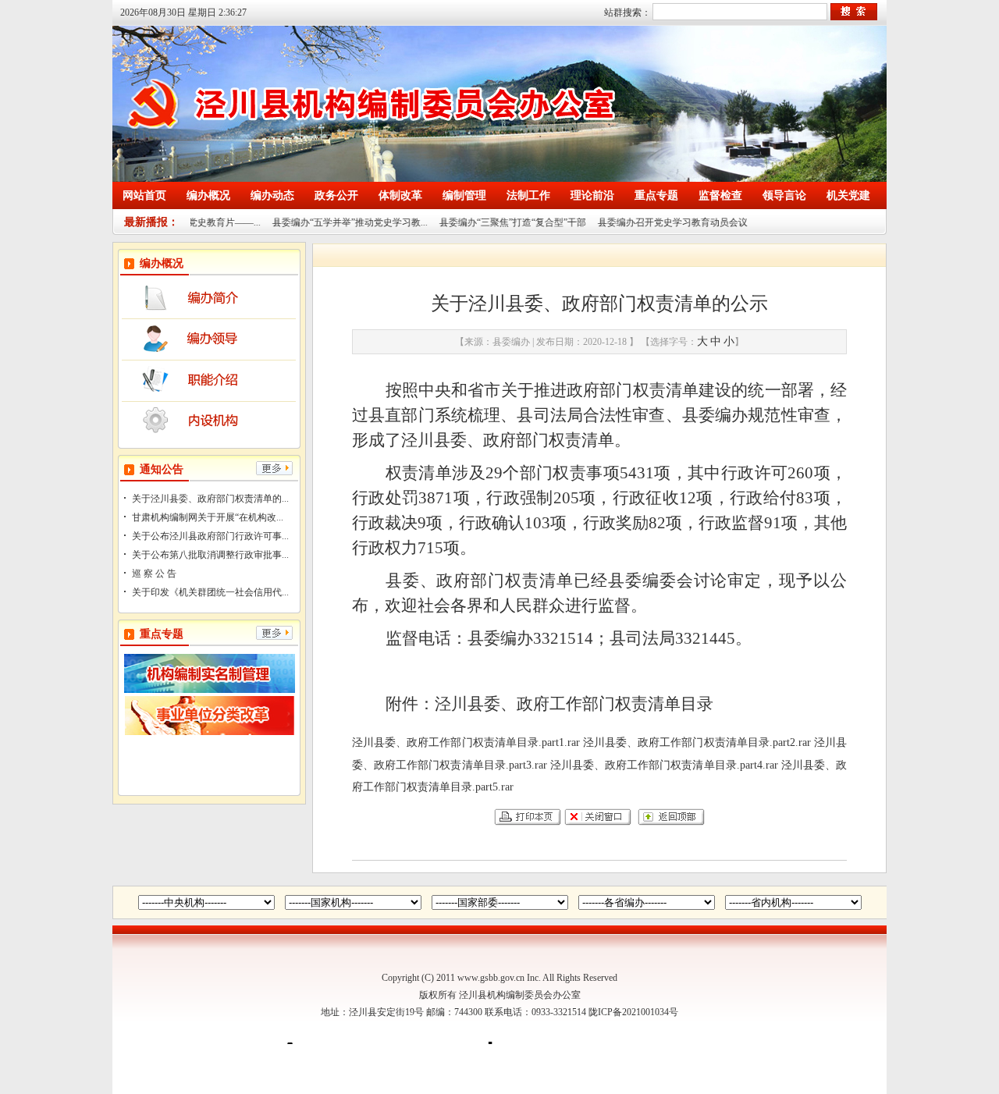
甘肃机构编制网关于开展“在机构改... (207, 517)
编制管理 (464, 195)
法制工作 (528, 195)
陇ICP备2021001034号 (633, 1012)
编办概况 (208, 195)
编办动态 (272, 195)
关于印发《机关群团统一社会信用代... (210, 592)
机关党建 (848, 195)
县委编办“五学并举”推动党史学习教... (329, 222)
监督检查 (720, 195)
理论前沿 (592, 195)
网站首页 (144, 195)
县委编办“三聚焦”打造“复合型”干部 (492, 222)
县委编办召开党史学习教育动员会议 (652, 222)
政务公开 (336, 195)
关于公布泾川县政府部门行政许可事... (210, 536)
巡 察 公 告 (154, 573)
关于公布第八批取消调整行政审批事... (210, 554)
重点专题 (656, 195)
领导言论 (784, 195)
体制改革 (400, 195)
